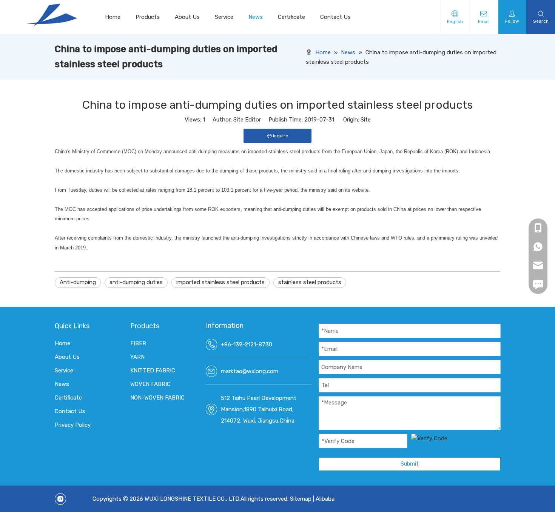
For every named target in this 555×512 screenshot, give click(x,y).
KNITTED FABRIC (152, 370)
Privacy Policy (73, 424)
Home (112, 17)
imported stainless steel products (220, 282)
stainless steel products (309, 282)
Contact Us (335, 17)
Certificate (291, 17)
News (255, 17)
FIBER (138, 343)
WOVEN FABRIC (150, 384)
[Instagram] (60, 499)
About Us (187, 17)
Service (224, 17)
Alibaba (325, 498)
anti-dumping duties (136, 282)
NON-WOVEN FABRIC (157, 397)
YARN (137, 357)
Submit (410, 464)
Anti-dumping (78, 282)
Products (148, 17)
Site (366, 119)
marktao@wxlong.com (249, 371)
